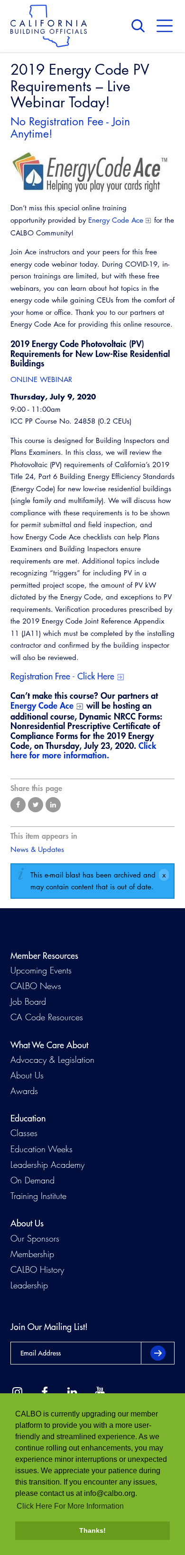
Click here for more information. (83, 750)
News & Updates (37, 849)
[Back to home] (48, 26)
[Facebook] (44, 1392)
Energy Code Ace (115, 220)
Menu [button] (165, 26)
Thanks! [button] (92, 1530)
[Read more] (92, 171)
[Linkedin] (72, 1392)
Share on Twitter (35, 804)
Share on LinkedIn (53, 804)
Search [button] (140, 26)
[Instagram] (17, 1392)
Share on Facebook (18, 804)
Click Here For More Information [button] (70, 1506)
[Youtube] (99, 1392)
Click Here (95, 676)
